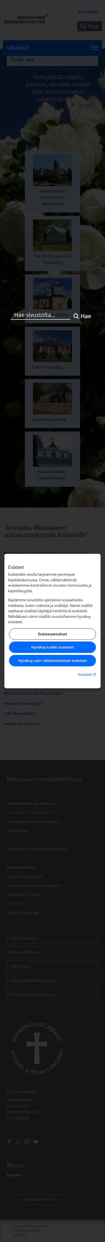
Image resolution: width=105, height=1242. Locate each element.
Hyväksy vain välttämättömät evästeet (52, 660)
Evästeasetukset (52, 633)
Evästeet (87, 674)
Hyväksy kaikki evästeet (52, 647)
